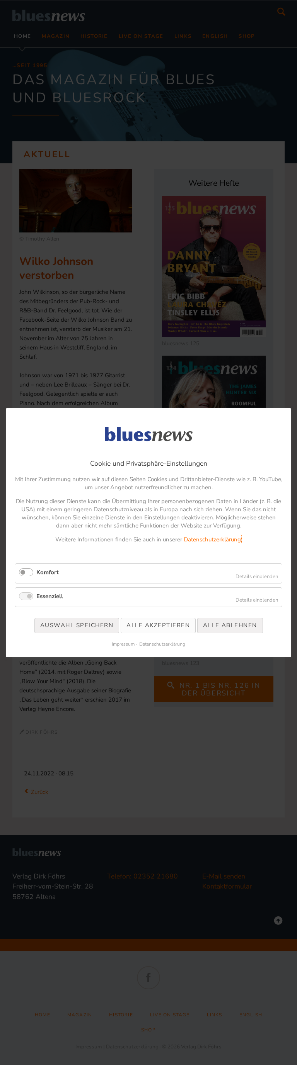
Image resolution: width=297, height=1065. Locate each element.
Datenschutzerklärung (212, 539)
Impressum (123, 644)
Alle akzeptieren (158, 625)
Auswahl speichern (77, 625)
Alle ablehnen (230, 625)
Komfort (47, 572)
